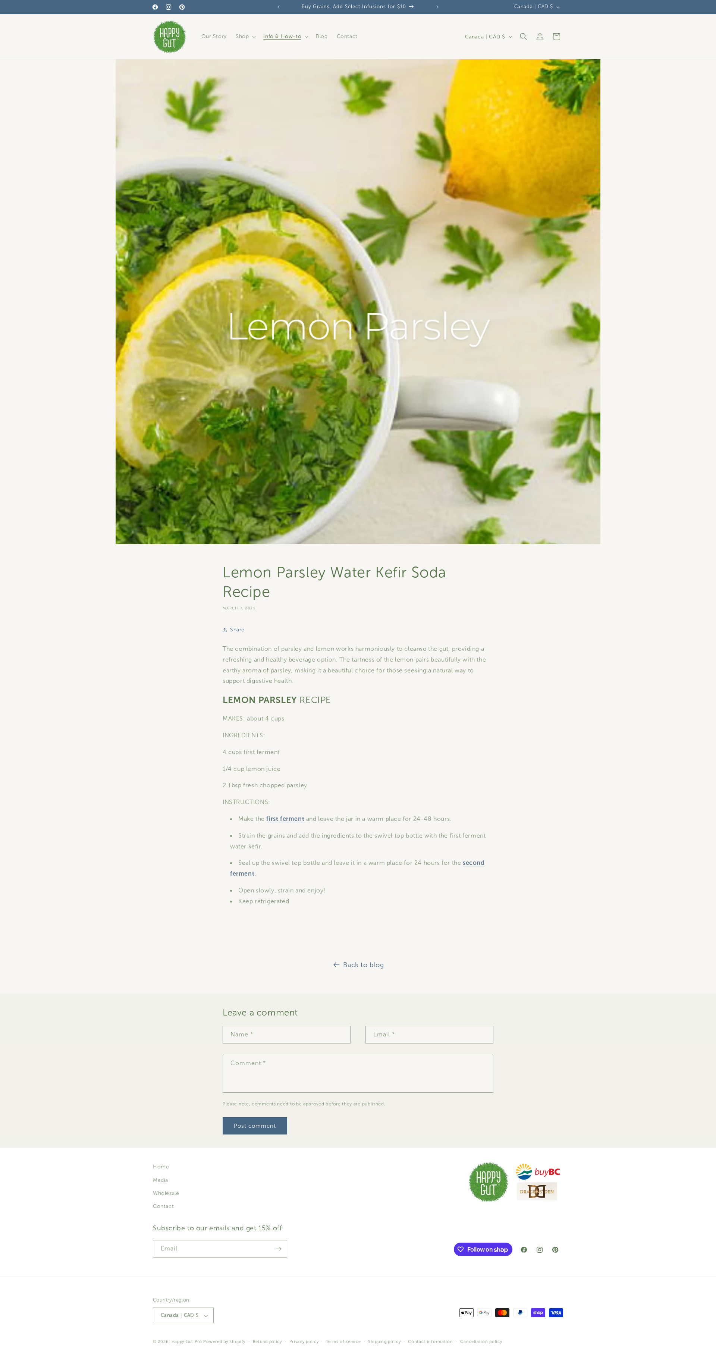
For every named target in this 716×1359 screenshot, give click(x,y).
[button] (245, 36)
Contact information (430, 1342)
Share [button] (237, 630)
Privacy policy (304, 1342)
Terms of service (343, 1342)
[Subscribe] (278, 1249)
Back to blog (363, 965)
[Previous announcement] (278, 7)
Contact (163, 1206)
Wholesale (166, 1193)
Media (160, 1180)
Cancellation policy (481, 1342)
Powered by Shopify (224, 1342)
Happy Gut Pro (187, 1342)
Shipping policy (384, 1342)
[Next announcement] (437, 7)
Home (161, 1167)
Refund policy (267, 1342)
